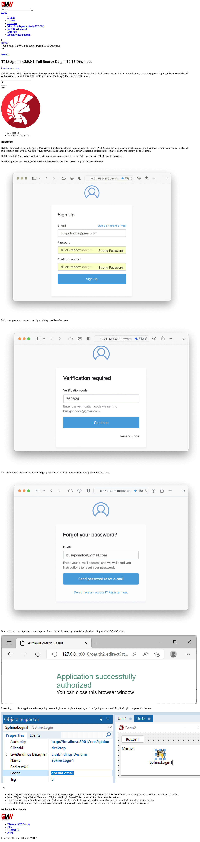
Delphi (4, 54)
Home (4, 43)
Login (4, 12)
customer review (10, 68)
